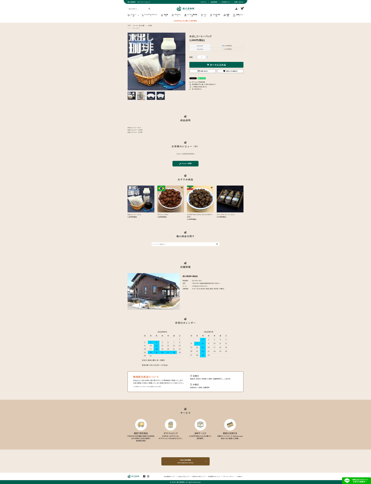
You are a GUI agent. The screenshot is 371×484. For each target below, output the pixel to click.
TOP (129, 28)
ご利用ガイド (225, 2)
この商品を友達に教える (198, 87)
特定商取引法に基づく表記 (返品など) (202, 84)
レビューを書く (185, 163)
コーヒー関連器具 (192, 15)
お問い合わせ (238, 2)
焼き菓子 (166, 15)
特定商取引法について (214, 476)
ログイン (204, 2)
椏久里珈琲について (169, 476)
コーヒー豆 (133, 15)
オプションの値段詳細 (197, 82)
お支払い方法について (184, 476)
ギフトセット (178, 15)
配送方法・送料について (199, 476)
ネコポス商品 (216, 15)
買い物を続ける (195, 89)
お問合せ (239, 476)
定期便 (227, 15)
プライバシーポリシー (228, 476)
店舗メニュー (239, 15)
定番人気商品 (136, 28)
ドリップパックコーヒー (150, 15)
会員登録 (214, 2)
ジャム (205, 15)
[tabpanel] (157, 61)
